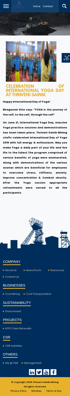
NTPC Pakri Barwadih (18, 328)
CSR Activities (13, 346)
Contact (48, 6)
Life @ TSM (11, 363)
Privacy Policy (19, 391)
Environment (13, 311)
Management (32, 363)
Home (36, 6)
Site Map (36, 391)
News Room (33, 270)
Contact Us (12, 277)
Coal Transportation (38, 294)
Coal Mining (12, 294)
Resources (57, 270)
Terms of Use (53, 391)
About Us (11, 270)
